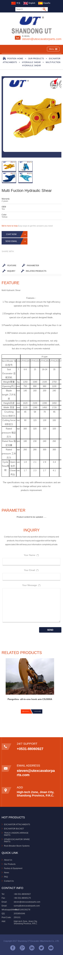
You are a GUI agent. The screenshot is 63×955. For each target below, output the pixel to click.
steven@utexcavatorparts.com (41, 39)
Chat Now (11, 234)
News (6, 872)
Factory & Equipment (13, 868)
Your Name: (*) (31, 555)
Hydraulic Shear (31, 62)
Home (20, 58)
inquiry (11, 271)
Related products (36, 271)
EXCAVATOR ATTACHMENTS (17, 824)
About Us (8, 860)
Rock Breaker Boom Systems (17, 846)
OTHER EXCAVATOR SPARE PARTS (17, 840)
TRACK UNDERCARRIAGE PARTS (16, 834)
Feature (11, 265)
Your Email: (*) (31, 570)
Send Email (11, 241)
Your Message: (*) (31, 585)
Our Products (36, 58)
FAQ (6, 877)
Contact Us (9, 881)
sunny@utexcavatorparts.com (27, 906)
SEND (50, 630)
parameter (33, 265)
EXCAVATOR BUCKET (14, 829)
